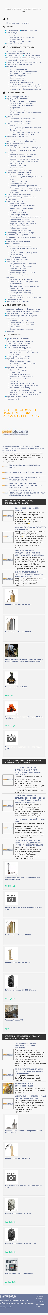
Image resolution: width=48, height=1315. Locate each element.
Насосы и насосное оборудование (19, 170)
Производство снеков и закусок (22, 221)
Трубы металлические (18, 257)
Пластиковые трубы (17, 255)
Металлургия (11, 152)
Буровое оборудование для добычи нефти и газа (26, 178)
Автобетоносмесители (18, 69)
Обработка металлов (18, 166)
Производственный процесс (17, 235)
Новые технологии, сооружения (18, 348)
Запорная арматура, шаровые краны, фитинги (24, 249)
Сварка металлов (16, 168)
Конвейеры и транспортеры (17, 137)
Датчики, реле (29, 279)
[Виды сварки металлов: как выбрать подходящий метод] (5, 478)
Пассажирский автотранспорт (17, 60)
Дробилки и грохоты (17, 110)
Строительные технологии (16, 397)
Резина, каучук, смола (18, 273)
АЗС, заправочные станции (20, 174)
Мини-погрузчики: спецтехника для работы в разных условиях (30, 1097)
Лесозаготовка (15, 130)
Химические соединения (19, 275)
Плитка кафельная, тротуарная (22, 383)
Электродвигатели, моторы (20, 121)
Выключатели (15, 279)
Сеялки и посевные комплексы (21, 329)
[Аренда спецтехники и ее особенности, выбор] (8, 1088)
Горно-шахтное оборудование (21, 103)
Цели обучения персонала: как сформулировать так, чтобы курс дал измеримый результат (25, 485)
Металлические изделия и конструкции (25, 159)
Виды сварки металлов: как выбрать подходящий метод (24, 479)
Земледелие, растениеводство (18, 311)
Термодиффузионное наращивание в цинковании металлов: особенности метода (29, 553)
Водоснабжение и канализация (18, 343)
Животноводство (33, 309)
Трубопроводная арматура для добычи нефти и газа (25, 191)
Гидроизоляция (15, 372)
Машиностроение (13, 145)
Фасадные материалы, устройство (23, 390)
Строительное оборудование (17, 359)
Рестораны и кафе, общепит (20, 41)
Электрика (10, 277)
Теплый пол (14, 354)
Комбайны (37, 311)
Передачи (13, 148)
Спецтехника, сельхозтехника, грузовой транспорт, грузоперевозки (22, 1037)
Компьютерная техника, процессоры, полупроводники (24, 282)
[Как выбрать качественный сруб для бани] (8, 828)
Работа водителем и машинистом (19, 64)
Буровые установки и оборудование (23, 101)
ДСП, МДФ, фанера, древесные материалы (26, 128)
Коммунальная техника (18, 80)
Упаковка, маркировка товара (17, 259)
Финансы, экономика (14, 44)
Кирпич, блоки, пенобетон (20, 379)
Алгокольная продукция (19, 203)
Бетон (12, 370)
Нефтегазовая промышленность (18, 172)
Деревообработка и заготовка (18, 123)
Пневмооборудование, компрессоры (20, 232)
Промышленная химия (18, 270)
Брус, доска (14, 125)
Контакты (39, 1302)
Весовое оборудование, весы (17, 96)
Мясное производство (18, 212)
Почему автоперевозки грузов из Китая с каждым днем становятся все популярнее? (29, 1071)
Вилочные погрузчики (18, 76)
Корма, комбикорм (17, 322)
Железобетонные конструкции (21, 377)
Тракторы (10, 331)
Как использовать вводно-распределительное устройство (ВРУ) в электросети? (29, 574)
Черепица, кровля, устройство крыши (24, 394)
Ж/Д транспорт (12, 58)
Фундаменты (14, 392)
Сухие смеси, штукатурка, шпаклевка (24, 385)
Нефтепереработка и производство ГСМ (25, 186)
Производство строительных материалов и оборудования (23, 238)
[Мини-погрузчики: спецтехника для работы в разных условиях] (8, 1104)
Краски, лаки (14, 266)
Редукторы (37, 148)
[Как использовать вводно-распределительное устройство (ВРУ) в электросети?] (8, 578)
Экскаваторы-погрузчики (32, 89)
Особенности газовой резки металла (25, 472)
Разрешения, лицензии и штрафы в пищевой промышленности (23, 224)
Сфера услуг (11, 35)
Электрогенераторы (14, 299)
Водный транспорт (13, 56)
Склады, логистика (13, 244)
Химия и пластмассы (14, 261)
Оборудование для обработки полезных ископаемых (25, 113)
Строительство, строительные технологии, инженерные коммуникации (23, 761)
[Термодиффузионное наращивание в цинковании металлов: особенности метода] (8, 559)
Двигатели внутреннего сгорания (22, 119)
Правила (39, 1299)
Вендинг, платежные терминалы (22, 37)
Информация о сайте (41, 1304)
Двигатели (10, 116)
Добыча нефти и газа (18, 183)
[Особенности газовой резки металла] (5, 472)
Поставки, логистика (29, 30)
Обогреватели (32, 352)
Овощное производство (19, 215)
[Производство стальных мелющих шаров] (5, 466)
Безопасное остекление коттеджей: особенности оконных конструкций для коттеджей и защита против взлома (30, 799)
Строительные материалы (16, 368)
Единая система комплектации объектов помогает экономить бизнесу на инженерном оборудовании (23, 448)
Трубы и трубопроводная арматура (19, 246)
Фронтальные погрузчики (31, 87)
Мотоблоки (14, 324)
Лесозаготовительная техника (21, 82)
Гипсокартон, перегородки (20, 374)
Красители (33, 264)
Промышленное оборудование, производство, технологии (19, 502)
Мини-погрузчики (34, 84)
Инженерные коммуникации (17, 345)
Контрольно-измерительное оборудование (23, 139)
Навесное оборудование (30, 58)
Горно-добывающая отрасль (17, 99)
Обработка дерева (17, 134)
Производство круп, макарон (21, 219)
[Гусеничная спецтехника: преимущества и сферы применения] (8, 1054)
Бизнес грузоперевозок (15, 51)
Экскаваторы (15, 89)
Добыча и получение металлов (21, 157)
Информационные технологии (17, 23)
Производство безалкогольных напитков (25, 217)
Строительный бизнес (14, 399)
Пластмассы (27, 266)
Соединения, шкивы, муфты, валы (22, 150)
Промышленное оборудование (18, 241)
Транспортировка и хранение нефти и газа (26, 188)
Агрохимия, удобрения (15, 309)
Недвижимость (12, 30)
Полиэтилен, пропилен (18, 268)
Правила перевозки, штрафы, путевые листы (23, 62)
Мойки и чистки (16, 39)
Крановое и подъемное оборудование (21, 141)
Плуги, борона (15, 327)
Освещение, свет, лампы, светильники (24, 286)
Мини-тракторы (12, 313)
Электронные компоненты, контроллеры (25, 297)
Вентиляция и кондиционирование (19, 341)
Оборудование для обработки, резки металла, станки (24, 162)
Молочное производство (19, 210)
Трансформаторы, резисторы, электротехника (21, 294)
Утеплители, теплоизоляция (20, 388)
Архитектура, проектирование (17, 339)
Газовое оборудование (19, 181)
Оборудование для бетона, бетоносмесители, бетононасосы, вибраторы (23, 363)
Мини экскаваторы (17, 84)
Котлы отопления (16, 352)
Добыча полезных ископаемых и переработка (22, 106)
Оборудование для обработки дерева (24, 132)
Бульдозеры (26, 73)
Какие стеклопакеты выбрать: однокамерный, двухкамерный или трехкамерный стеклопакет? (29, 842)
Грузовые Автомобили (32, 56)
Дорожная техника (17, 78)
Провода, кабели (16, 288)
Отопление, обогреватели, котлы (19, 350)
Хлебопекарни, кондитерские (21, 230)
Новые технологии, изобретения (18, 195)
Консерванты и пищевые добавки (22, 206)
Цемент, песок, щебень (32, 392)
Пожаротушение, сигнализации (18, 356)
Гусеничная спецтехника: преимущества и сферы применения (26, 1045)
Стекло (32, 273)
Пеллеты (30, 134)
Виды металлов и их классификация (23, 154)
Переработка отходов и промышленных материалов (21, 198)
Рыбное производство (18, 228)
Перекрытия (14, 381)
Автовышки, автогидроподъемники (23, 71)
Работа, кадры (12, 33)
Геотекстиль (22, 370)
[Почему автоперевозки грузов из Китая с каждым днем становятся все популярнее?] (8, 1074)
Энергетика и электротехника (17, 302)
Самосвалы (14, 87)
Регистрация (40, 1296)
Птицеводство (27, 313)
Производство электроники (20, 290)
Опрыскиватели (28, 324)
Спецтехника (11, 67)
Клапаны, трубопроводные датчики (23, 252)
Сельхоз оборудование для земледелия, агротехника (21, 317)
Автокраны (14, 73)
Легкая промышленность (15, 143)
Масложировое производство (21, 208)
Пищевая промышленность (16, 201)
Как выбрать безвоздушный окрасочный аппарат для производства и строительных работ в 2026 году (28, 771)
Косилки (30, 322)
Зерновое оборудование (19, 320)
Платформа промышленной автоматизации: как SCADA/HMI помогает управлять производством (27, 493)
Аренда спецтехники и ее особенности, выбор (25, 1085)
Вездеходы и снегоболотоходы (18, 53)
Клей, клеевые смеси (18, 264)
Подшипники (25, 148)
